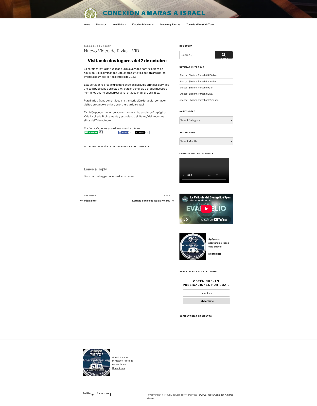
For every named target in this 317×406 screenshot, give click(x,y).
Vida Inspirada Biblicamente (130, 146)
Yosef (107, 46)
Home (87, 24)
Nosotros (101, 24)
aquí (141, 104)
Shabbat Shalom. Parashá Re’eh (196, 87)
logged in (105, 176)
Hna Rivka (118, 24)
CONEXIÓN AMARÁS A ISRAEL (154, 13)
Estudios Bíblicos (141, 24)
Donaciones (214, 253)
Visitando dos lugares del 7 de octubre (127, 60)
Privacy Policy (153, 394)
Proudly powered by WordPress (181, 394)
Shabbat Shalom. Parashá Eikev (196, 93)
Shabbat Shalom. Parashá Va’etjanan (198, 100)
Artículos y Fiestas (169, 24)
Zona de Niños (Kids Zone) (200, 24)
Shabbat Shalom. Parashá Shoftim (197, 81)
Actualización (98, 146)
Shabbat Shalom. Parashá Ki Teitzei (198, 75)
